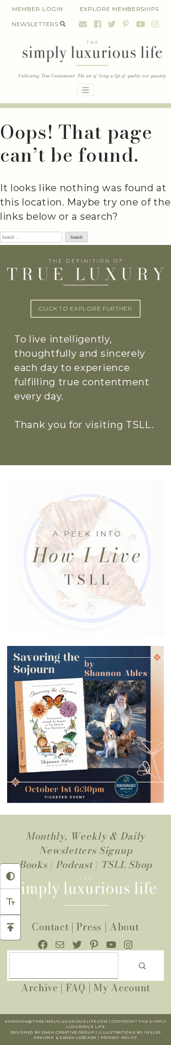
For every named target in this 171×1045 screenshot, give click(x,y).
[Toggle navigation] (85, 90)
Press (89, 926)
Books (33, 864)
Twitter (112, 24)
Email (83, 24)
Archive (39, 987)
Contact (50, 926)
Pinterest (126, 24)
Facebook (98, 24)
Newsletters (35, 24)
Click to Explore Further (85, 308)
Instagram (154, 24)
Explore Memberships (119, 8)
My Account (122, 987)
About (124, 926)
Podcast (74, 864)
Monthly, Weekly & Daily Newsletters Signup (85, 843)
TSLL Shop (126, 864)
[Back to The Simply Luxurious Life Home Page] (85, 60)
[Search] (142, 965)
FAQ (76, 987)
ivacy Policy (122, 1037)
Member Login (37, 8)
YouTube (140, 24)
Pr (104, 1037)
